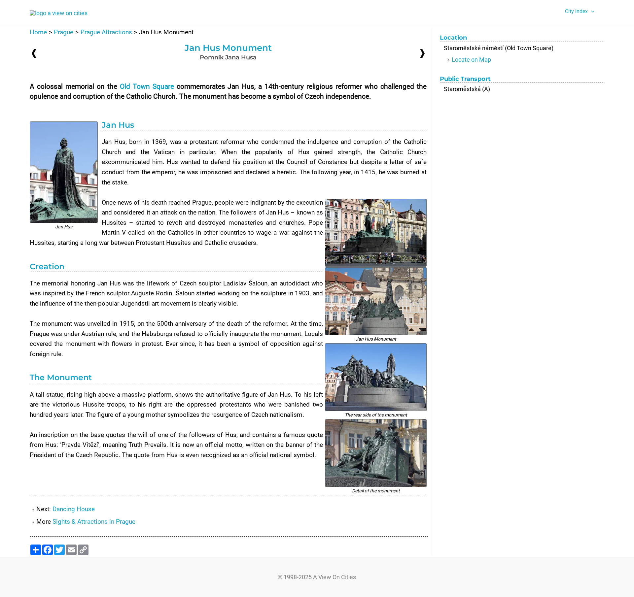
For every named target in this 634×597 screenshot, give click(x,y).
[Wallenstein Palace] (34, 53)
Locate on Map (471, 59)
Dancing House (74, 509)
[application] (591, 11)
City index (576, 11)
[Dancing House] (422, 53)
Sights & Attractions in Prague (94, 521)
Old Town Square (147, 86)
